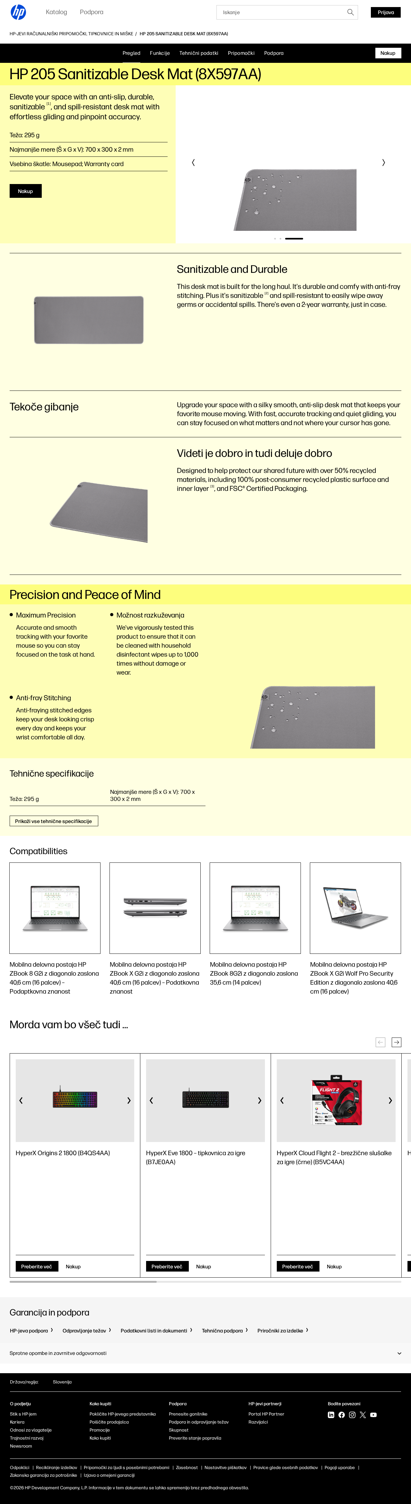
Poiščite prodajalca (109, 1422)
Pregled (132, 53)
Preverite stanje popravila (195, 1438)
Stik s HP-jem (23, 1414)
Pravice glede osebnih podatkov (285, 1467)
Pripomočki (241, 53)
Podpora (274, 53)
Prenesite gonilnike (188, 1414)
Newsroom (21, 1446)
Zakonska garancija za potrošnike (43, 1475)
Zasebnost (187, 1467)
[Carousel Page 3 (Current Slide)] (294, 238)
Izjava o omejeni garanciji (109, 1475)
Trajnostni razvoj (26, 1438)
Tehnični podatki (198, 53)
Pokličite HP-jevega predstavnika (123, 1414)
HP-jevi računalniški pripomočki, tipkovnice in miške (71, 34)
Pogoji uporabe (340, 1467)
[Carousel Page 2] (280, 238)
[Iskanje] (350, 12)
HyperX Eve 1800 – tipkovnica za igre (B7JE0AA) (195, 1157)
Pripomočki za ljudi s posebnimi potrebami (126, 1467)
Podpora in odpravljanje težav (199, 1422)
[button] (194, 162)
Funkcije (160, 53)
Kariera (17, 1422)
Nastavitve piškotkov (226, 1467)
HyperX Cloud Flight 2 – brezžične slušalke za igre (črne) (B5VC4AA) (334, 1157)
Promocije (100, 1430)
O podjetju (20, 1404)
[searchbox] (280, 12)
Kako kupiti (100, 1438)
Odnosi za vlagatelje (31, 1430)
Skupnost (178, 1430)
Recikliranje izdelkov (56, 1467)
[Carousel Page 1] (275, 238)
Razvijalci (258, 1422)
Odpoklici (19, 1467)
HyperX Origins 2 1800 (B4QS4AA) (63, 1153)
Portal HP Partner (266, 1414)
